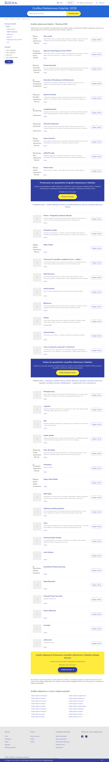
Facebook (82, 736)
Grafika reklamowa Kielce (37, 716)
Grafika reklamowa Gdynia (76, 703)
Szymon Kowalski (50, 94)
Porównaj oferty (73, 13)
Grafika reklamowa (26, 18)
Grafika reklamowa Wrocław (38, 701)
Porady (32, 739)
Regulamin (7, 744)
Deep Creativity (49, 138)
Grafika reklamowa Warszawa (39, 695)
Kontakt (32, 741)
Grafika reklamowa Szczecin (76, 701)
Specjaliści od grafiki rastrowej (49, 383)
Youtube (86, 736)
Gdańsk (18, 18)
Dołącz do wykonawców (86, 2)
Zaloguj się (101, 2)
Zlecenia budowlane (61, 736)
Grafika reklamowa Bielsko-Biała (77, 706)
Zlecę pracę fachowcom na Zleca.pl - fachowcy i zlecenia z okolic (11, 2)
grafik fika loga (49, 153)
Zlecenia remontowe (61, 739)
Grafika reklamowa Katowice (38, 709)
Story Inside (48, 36)
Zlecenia (70, 2)
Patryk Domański (50, 65)
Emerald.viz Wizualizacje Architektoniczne (59, 80)
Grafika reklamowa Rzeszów (38, 711)
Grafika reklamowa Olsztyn (76, 711)
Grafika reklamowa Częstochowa (77, 695)
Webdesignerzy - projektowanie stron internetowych (78, 383)
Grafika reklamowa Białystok (76, 709)
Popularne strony (60, 744)
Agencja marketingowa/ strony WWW (57, 51)
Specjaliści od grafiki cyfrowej (55, 381)
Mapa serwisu (59, 747)
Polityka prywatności (10, 747)
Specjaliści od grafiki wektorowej (91, 381)
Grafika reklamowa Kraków (38, 698)
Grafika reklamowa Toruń (75, 716)
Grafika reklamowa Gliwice (76, 714)
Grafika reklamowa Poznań (38, 703)
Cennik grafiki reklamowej (62, 741)
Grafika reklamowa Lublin (38, 714)
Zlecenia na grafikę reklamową (70, 204)
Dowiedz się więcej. (48, 760)
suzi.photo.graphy (50, 109)
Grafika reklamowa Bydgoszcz (77, 698)
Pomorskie (12, 18)
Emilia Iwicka (48, 167)
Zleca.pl (6, 18)
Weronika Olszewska (51, 124)
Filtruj (8, 61)
